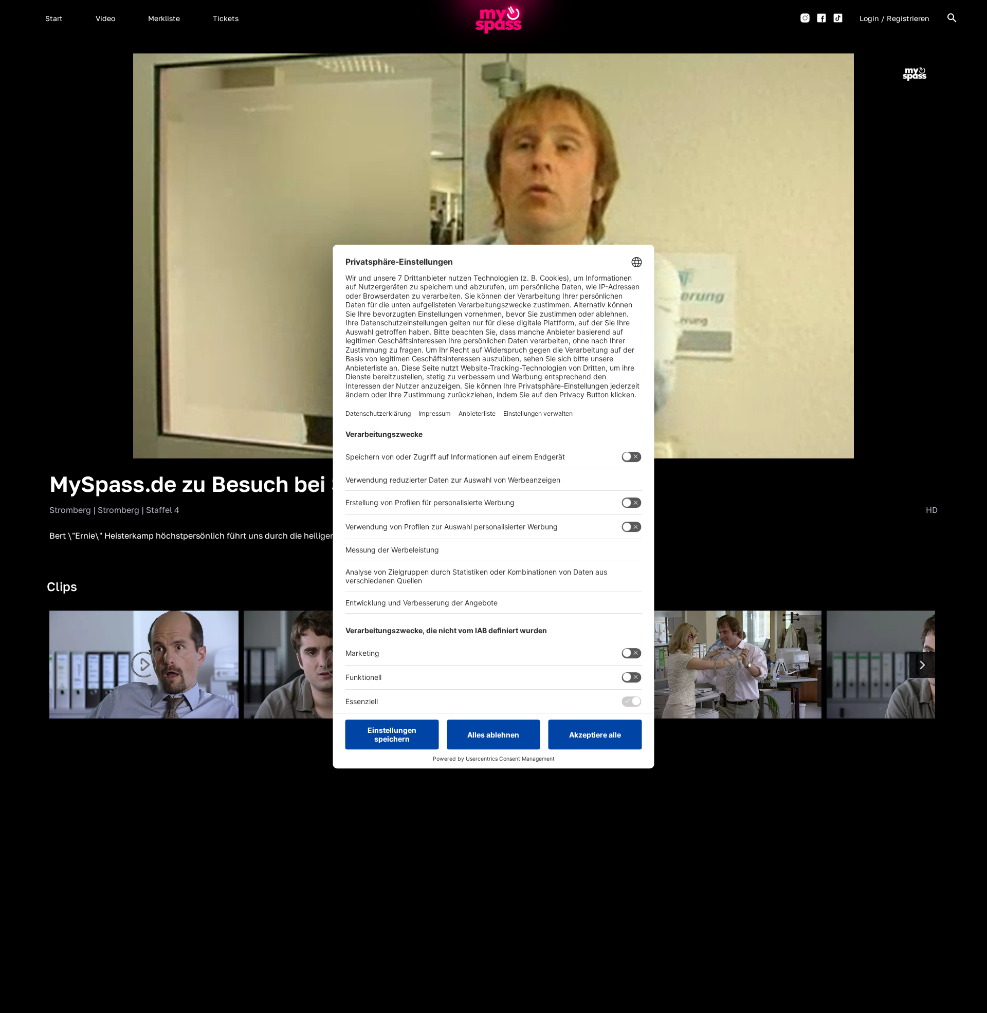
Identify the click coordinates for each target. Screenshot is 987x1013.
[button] (54, 18)
